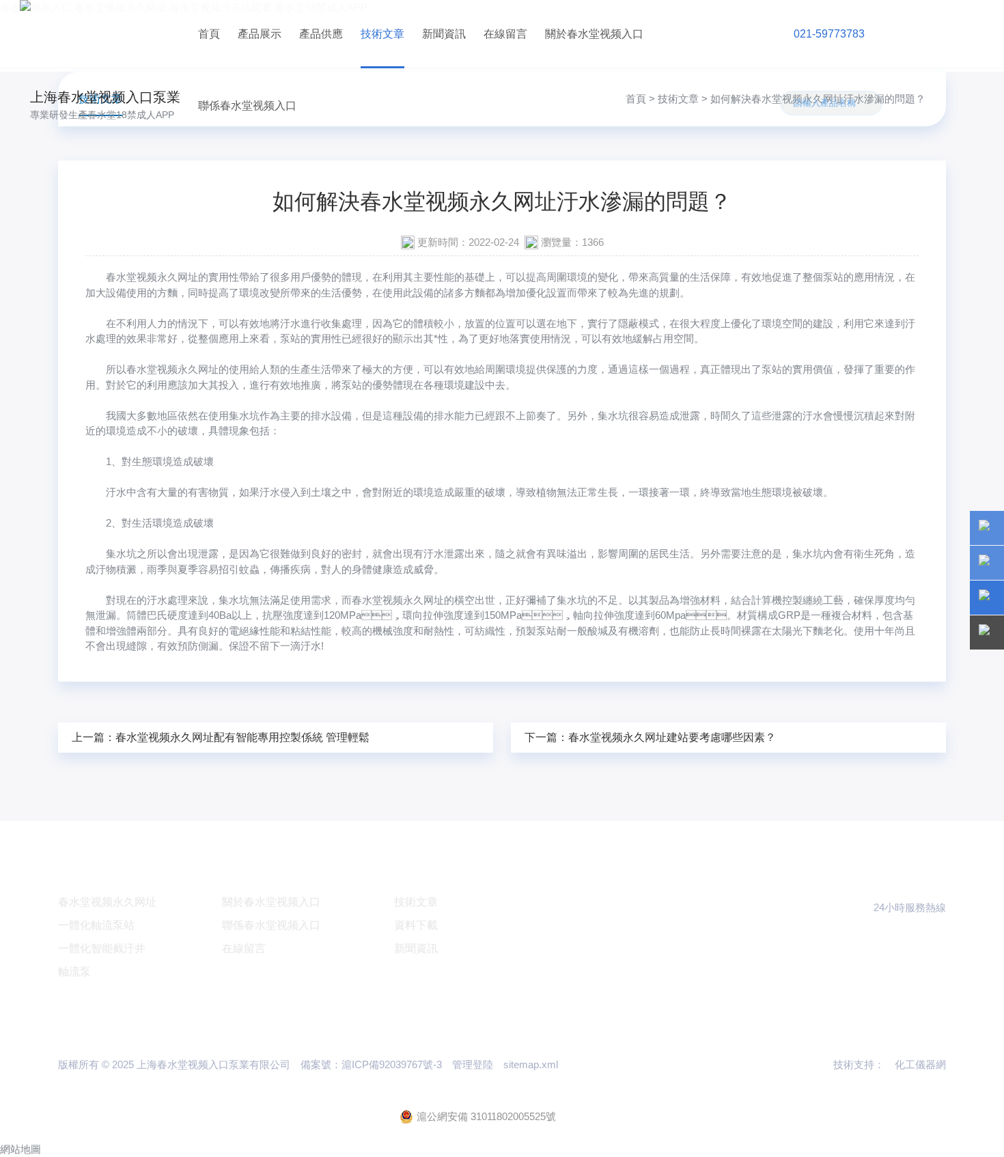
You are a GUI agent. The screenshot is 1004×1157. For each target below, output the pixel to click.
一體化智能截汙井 (101, 948)
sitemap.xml (530, 1064)
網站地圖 (20, 1149)
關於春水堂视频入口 (594, 34)
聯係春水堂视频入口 (247, 105)
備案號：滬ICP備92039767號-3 (371, 1064)
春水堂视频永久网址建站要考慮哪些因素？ (672, 737)
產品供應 (321, 34)
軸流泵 (74, 971)
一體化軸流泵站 (96, 925)
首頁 (209, 34)
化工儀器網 (920, 1064)
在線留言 (505, 34)
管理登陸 (472, 1064)
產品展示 (259, 34)
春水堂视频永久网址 (152, 277)
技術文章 (382, 34)
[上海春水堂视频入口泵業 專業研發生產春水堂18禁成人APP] (104, 34)
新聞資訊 (444, 34)
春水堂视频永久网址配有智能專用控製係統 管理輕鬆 (242, 737)
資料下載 (416, 925)
